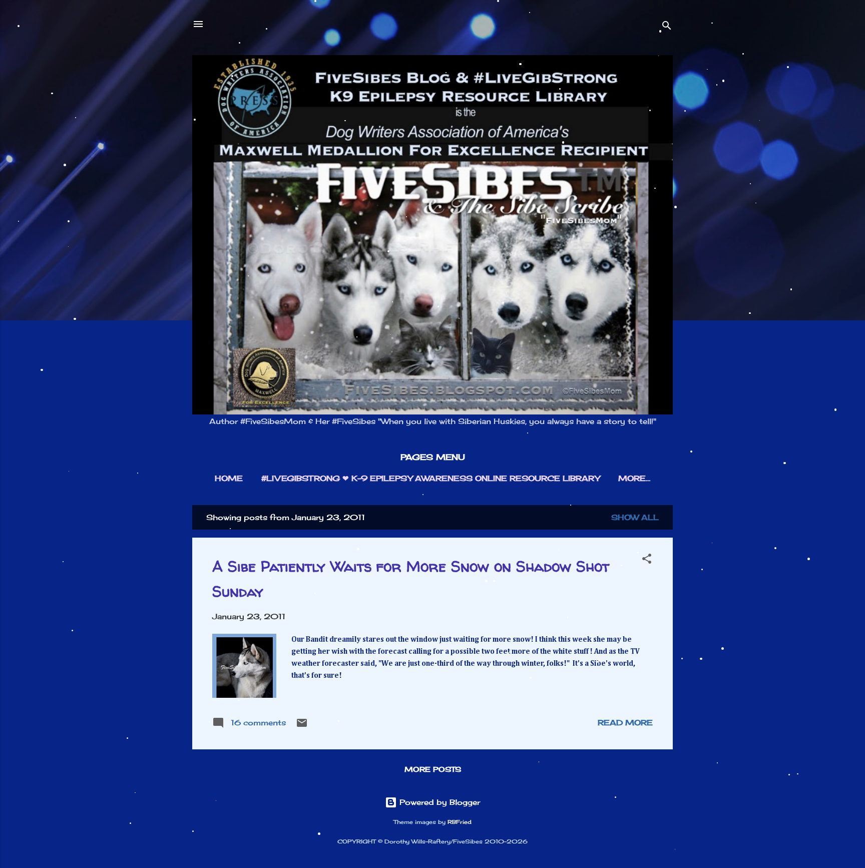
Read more (625, 722)
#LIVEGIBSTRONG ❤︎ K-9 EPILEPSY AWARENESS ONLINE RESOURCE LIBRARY (430, 478)
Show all (635, 517)
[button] (647, 560)
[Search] (667, 27)
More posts (432, 769)
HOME (229, 478)
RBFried (460, 822)
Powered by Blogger (438, 802)
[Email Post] (302, 726)
